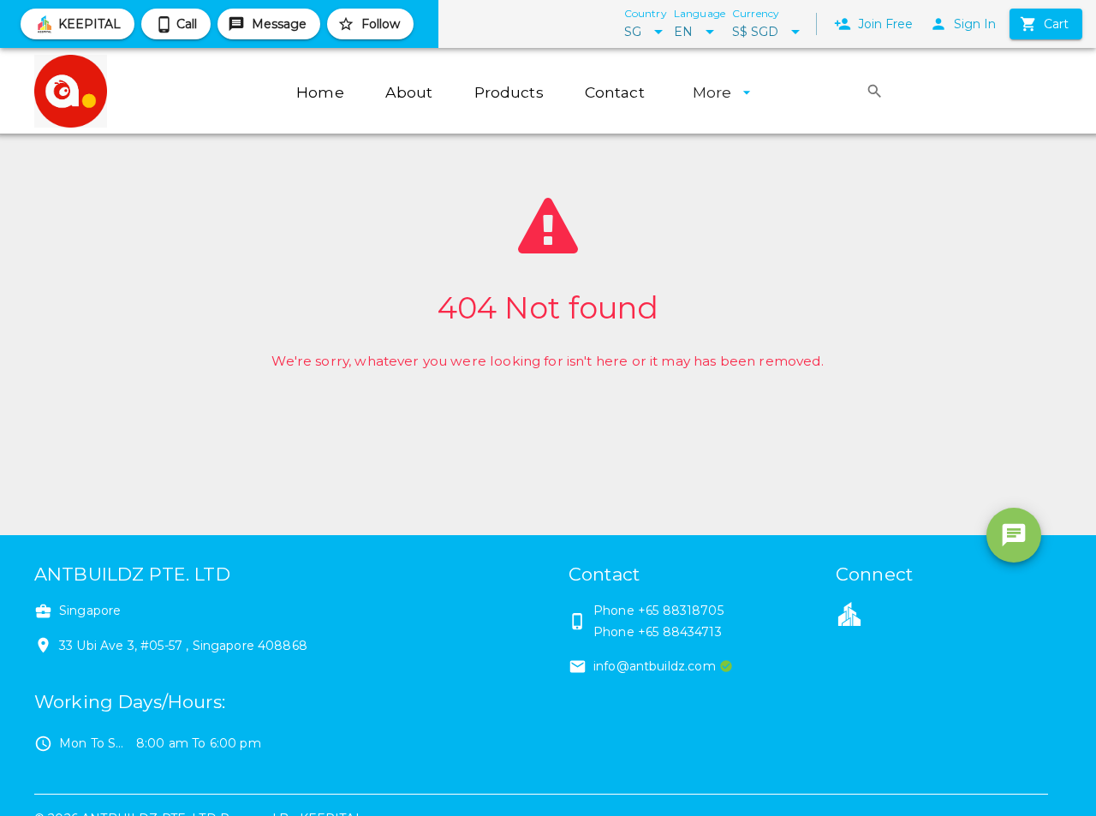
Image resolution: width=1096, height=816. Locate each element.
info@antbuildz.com (654, 666)
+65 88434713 (680, 632)
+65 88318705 (681, 610)
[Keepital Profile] (849, 613)
